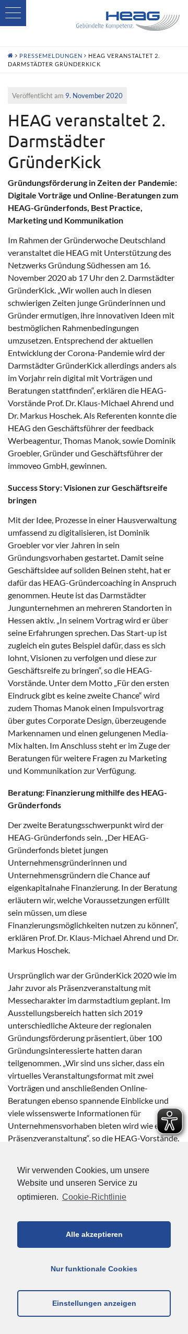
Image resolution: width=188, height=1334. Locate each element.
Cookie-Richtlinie (94, 1197)
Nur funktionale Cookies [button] (94, 1269)
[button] (13, 13)
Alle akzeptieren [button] (94, 1234)
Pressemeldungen (51, 55)
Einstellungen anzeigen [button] (94, 1303)
